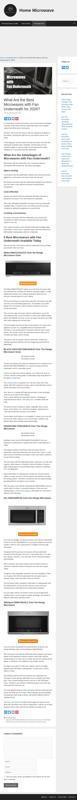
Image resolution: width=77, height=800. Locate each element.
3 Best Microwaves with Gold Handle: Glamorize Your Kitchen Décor (26, 722)
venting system (12, 383)
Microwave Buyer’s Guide (10, 23)
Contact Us (52, 797)
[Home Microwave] (10, 10)
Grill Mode (22, 692)
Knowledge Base (39, 23)
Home (2, 58)
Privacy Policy (62, 797)
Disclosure (72, 797)
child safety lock (28, 399)
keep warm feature (13, 702)
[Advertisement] (38, 40)
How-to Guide (26, 23)
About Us (44, 797)
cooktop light (17, 229)
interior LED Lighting (23, 491)
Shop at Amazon (29, 283)
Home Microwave (36, 10)
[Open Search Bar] (74, 23)
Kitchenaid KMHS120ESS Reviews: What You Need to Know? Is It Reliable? (28, 720)
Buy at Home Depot (29, 534)
